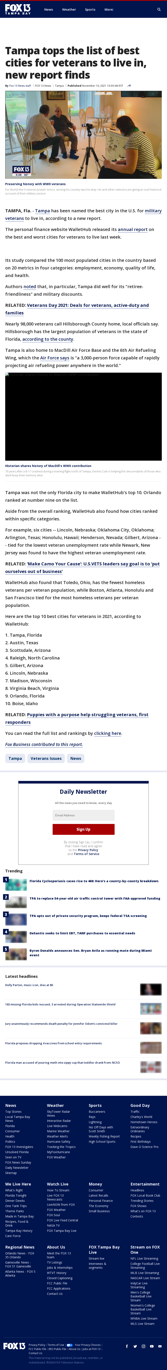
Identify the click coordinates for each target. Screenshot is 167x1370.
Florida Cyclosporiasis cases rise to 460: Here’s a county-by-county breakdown (94, 881)
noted (29, 286)
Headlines (137, 1190)
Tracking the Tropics (61, 1147)
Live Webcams (57, 1126)
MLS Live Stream (142, 1324)
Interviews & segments (97, 1266)
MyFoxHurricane (58, 1152)
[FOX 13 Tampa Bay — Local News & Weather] (19, 9)
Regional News (19, 1247)
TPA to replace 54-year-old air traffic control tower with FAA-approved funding (95, 898)
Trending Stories (142, 1201)
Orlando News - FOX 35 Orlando (19, 1255)
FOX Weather (56, 1157)
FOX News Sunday (18, 1162)
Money (95, 1184)
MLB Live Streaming (144, 1273)
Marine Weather (58, 1131)
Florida (10, 1126)
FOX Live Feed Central (62, 1220)
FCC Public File (57, 1283)
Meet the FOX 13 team (59, 1255)
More (109, 9)
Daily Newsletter (16, 1168)
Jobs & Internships (60, 1267)
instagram (143, 1346)
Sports (95, 1105)
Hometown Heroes (143, 1122)
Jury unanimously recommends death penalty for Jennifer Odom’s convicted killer (61, 1024)
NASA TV (53, 1225)
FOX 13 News (43, 86)
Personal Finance (101, 1201)
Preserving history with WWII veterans (35, 184)
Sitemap (11, 1173)
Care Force (13, 1236)
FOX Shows (138, 1206)
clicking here (107, 733)
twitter (135, 1346)
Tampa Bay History (18, 1231)
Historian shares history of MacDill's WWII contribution (48, 466)
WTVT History (56, 1273)
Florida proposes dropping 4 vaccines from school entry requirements (53, 1043)
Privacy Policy (88, 850)
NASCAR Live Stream (145, 1278)
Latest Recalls (98, 1195)
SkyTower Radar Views (58, 1113)
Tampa (59, 86)
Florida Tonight (16, 1195)
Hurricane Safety (58, 1141)
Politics (10, 1141)
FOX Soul (53, 1215)
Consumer (12, 1131)
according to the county (47, 339)
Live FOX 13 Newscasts (55, 1197)
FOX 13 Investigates (19, 1147)
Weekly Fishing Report (104, 1136)
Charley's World (141, 1117)
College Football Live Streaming (145, 1266)
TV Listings (54, 1262)
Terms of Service (86, 854)
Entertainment (145, 1184)
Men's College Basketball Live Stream (141, 1296)
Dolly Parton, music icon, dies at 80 (29, 985)
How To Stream (58, 1190)
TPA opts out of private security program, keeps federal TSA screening (88, 916)
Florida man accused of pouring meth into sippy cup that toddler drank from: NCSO (62, 1062)
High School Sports (102, 1141)
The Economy (98, 1206)
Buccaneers (97, 1111)
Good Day (140, 1105)
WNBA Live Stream (143, 1318)
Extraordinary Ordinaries (139, 1129)
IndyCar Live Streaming (139, 1285)
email (160, 1346)
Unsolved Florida (17, 1152)
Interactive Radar (59, 1121)
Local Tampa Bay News (17, 1119)
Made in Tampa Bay (19, 1216)
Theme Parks (14, 1211)
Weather (55, 1105)
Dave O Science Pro (144, 1147)
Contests (136, 1216)
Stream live (96, 1258)
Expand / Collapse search (159, 9)
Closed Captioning (59, 1278)
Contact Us (55, 1294)
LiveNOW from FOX (61, 1204)
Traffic (135, 1111)
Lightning (95, 1122)
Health (9, 1136)
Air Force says (54, 358)
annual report (133, 229)
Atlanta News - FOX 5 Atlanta (20, 1273)
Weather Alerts (57, 1136)
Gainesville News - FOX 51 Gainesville (18, 1264)
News (75, 758)
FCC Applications (58, 1288)
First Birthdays (140, 1141)
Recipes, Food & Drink (16, 1223)
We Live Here (18, 1184)
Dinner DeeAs (15, 1201)
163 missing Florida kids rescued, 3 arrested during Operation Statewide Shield (60, 1004)
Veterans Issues (46, 758)
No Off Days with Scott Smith (101, 1129)
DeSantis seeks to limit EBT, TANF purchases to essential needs (82, 933)
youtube (151, 1346)
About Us (56, 1247)
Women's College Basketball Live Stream (142, 1309)
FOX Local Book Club (145, 1195)
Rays (92, 1117)
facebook (127, 1346)
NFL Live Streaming (144, 1258)
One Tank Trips (16, 1206)
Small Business (99, 1211)
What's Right (14, 1190)
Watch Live (57, 1184)
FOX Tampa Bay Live (62, 1231)
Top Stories (13, 1111)
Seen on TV (13, 1157)
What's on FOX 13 (143, 1211)
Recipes (135, 1136)
